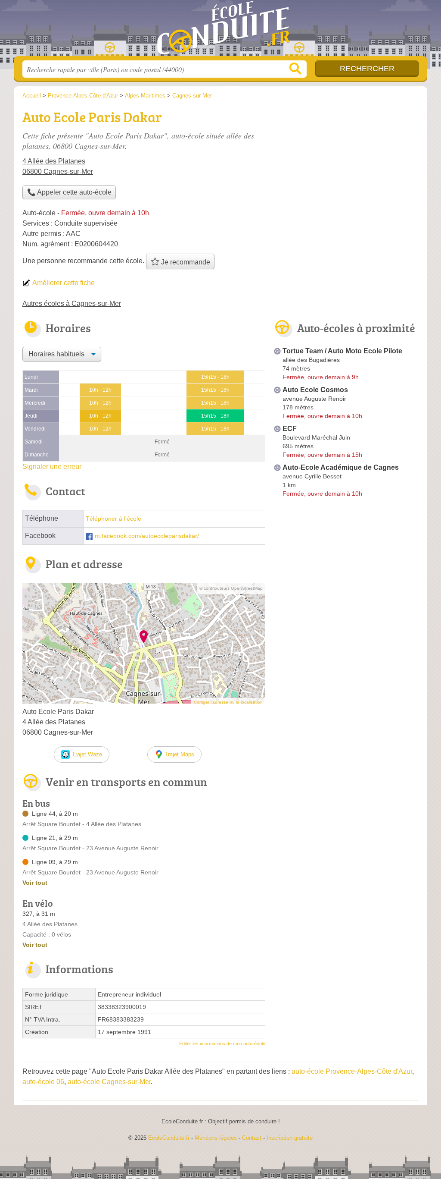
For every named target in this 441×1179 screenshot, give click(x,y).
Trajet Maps (179, 754)
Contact (251, 1138)
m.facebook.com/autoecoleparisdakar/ (147, 536)
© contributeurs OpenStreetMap (231, 588)
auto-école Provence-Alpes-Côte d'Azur (352, 1071)
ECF (290, 428)
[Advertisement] (346, 572)
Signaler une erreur (51, 466)
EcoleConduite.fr (220, 30)
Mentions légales (216, 1138)
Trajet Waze (87, 754)
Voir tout (34, 882)
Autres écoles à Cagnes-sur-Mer (71, 303)
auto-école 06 (43, 1081)
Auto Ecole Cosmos (315, 389)
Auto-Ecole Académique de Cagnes (341, 467)
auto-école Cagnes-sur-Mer (109, 1081)
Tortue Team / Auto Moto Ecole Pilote (342, 351)
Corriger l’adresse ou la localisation (228, 702)
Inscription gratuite (290, 1138)
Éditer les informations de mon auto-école (222, 1043)
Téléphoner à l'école (113, 519)
